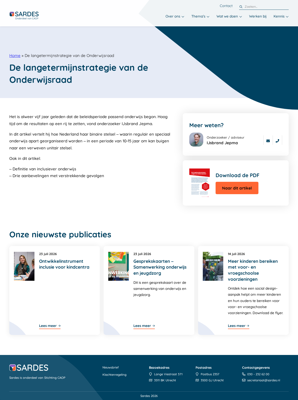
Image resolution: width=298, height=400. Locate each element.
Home (14, 55)
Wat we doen (227, 16)
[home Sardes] (24, 15)
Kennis (279, 16)
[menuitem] (175, 16)
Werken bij (258, 16)
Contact (226, 6)
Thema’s (198, 16)
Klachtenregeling (114, 374)
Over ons (173, 16)
